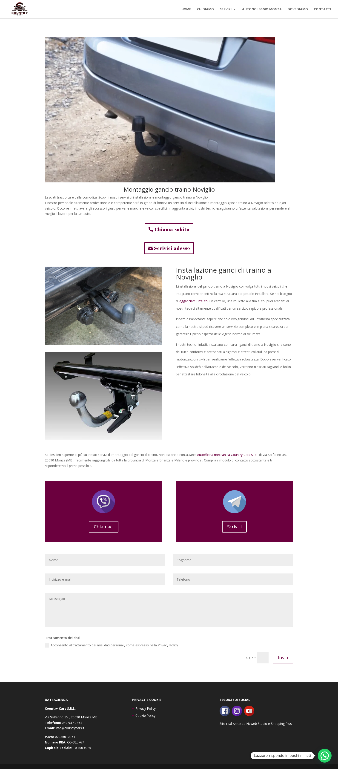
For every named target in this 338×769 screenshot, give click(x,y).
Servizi (226, 9)
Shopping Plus (281, 723)
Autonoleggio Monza (262, 9)
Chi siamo (205, 9)
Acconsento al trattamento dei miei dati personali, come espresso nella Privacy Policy (114, 645)
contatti (322, 9)
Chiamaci (103, 527)
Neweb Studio (256, 723)
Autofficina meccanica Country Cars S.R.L (227, 454)
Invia (283, 657)
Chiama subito (172, 229)
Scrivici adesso (172, 248)
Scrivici (234, 527)
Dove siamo (298, 9)
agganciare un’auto (193, 301)
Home (186, 9)
